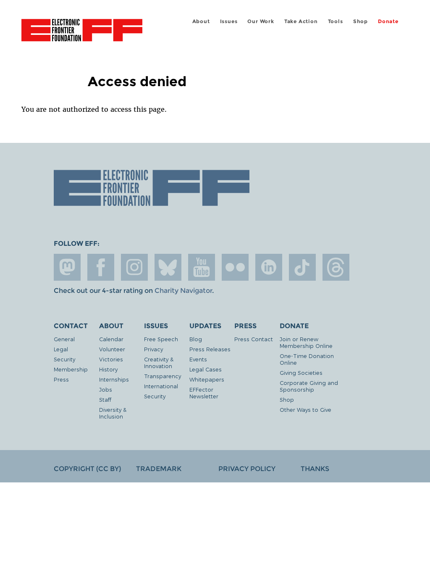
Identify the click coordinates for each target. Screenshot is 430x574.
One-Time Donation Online (307, 359)
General (64, 339)
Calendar (111, 339)
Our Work (260, 21)
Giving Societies (301, 372)
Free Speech (161, 339)
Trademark (158, 469)
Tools (335, 21)
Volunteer (112, 349)
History (108, 369)
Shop (360, 21)
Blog (195, 339)
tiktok (302, 267)
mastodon (67, 267)
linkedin (268, 267)
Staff (105, 399)
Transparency (162, 376)
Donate (388, 21)
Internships (114, 379)
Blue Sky (168, 267)
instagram (134, 267)
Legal (61, 349)
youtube (201, 267)
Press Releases (210, 349)
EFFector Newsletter (203, 392)
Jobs (105, 389)
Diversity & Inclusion (112, 412)
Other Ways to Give (305, 409)
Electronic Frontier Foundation (81, 31)
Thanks (315, 469)
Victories (111, 359)
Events (198, 359)
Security (64, 359)
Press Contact (253, 339)
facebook (100, 267)
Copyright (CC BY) (87, 469)
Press (61, 379)
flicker (235, 267)
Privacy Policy (246, 469)
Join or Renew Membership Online (306, 342)
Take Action (301, 21)
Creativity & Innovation (158, 362)
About (201, 21)
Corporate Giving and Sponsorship (309, 385)
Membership (71, 369)
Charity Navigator (183, 291)
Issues (229, 21)
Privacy (153, 349)
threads (335, 267)
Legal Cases (205, 369)
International (161, 386)
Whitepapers (206, 379)
